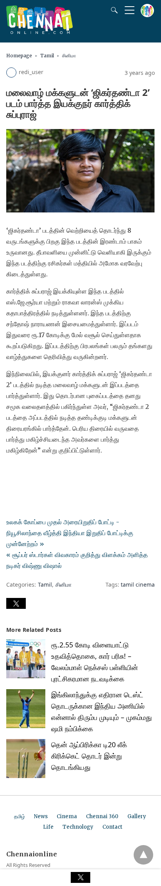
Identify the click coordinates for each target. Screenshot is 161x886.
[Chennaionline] (39, 31)
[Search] (113, 10)
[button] (16, 603)
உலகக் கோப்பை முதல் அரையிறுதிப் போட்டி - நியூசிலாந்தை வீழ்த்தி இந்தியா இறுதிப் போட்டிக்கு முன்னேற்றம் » (69, 533)
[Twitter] (25, 472)
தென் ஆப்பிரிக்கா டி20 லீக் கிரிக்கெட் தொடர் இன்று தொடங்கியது (89, 756)
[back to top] (143, 855)
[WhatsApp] (37, 472)
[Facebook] (12, 472)
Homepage (19, 55)
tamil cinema (138, 584)
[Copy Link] (50, 472)
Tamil (47, 55)
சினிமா (69, 55)
